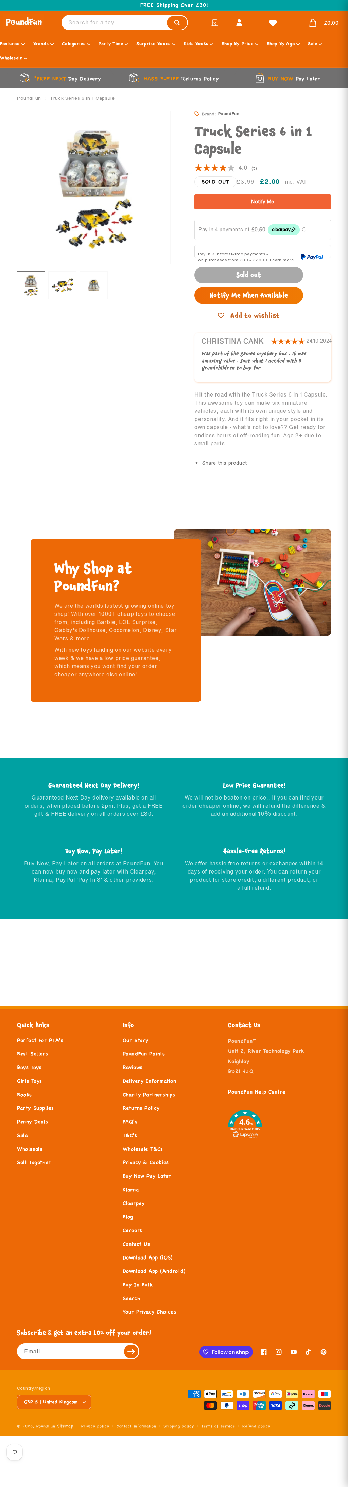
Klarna (131, 1189)
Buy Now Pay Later (147, 1176)
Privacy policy (95, 1426)
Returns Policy (141, 1108)
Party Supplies (35, 1108)
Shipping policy (178, 1426)
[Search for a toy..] (177, 23)
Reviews (133, 1067)
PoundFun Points (144, 1053)
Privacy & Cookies (146, 1162)
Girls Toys (29, 1081)
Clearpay (134, 1203)
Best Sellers (32, 1053)
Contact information (136, 1426)
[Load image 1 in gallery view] (31, 285)
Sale (22, 1135)
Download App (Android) (154, 1271)
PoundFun (29, 98)
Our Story (136, 1040)
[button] (316, 23)
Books (24, 1094)
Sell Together (34, 1162)
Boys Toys (29, 1067)
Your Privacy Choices (149, 1311)
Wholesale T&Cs (143, 1148)
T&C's (130, 1135)
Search (131, 1298)
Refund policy (256, 1426)
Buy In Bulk (138, 1284)
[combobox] (125, 22)
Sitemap (65, 1425)
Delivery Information (149, 1081)
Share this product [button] (224, 463)
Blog (128, 1216)
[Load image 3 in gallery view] (94, 285)
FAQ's (130, 1121)
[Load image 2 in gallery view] (62, 285)
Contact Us (136, 1244)
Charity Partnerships (149, 1094)
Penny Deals (32, 1121)
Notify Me (262, 201)
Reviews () (225, 168)
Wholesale (29, 1148)
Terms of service (218, 1426)
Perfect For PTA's (40, 1040)
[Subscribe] (131, 1351)
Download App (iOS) (148, 1257)
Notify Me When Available (249, 295)
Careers (132, 1230)
